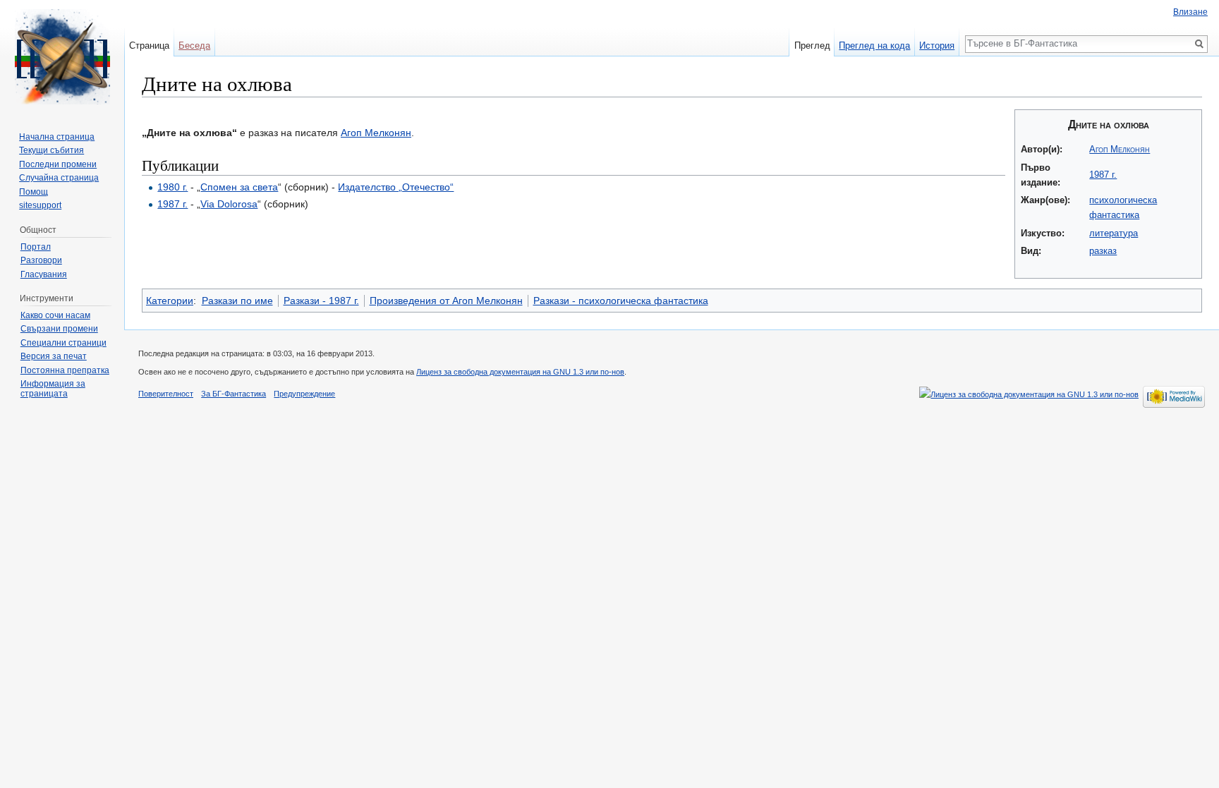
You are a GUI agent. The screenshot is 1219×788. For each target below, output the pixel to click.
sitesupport (40, 205)
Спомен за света (239, 187)
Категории (169, 300)
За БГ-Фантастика (233, 393)
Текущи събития (51, 150)
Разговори (41, 260)
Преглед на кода (874, 45)
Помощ (33, 192)
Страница (149, 45)
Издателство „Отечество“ (396, 187)
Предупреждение (304, 393)
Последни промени (58, 164)
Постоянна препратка (64, 370)
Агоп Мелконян (1119, 149)
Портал (35, 247)
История (936, 45)
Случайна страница (59, 178)
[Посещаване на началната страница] (62, 56)
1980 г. (172, 187)
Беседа (194, 45)
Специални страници (63, 343)
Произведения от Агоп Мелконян (446, 300)
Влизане (1190, 12)
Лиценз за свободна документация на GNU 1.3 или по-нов (520, 372)
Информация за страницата (52, 389)
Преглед (812, 45)
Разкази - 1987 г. (321, 300)
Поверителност (165, 393)
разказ (1103, 251)
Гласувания (43, 274)
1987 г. (1103, 174)
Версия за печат (53, 356)
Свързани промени (59, 329)
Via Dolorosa (228, 204)
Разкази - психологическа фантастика (620, 300)
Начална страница (57, 137)
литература (1113, 233)
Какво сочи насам (55, 315)
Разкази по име (237, 300)
